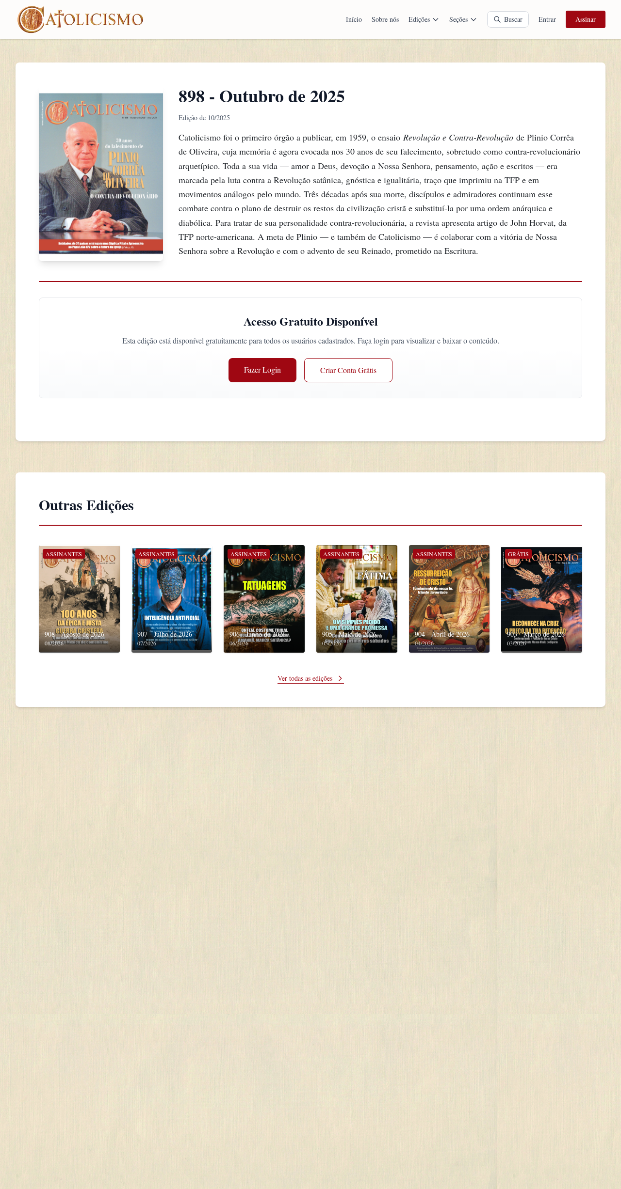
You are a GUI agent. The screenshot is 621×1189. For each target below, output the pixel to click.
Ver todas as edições (305, 678)
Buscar (513, 19)
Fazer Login (262, 369)
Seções (458, 19)
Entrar (547, 19)
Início (354, 19)
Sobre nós (385, 19)
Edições (419, 19)
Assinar (585, 19)
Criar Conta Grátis (348, 370)
